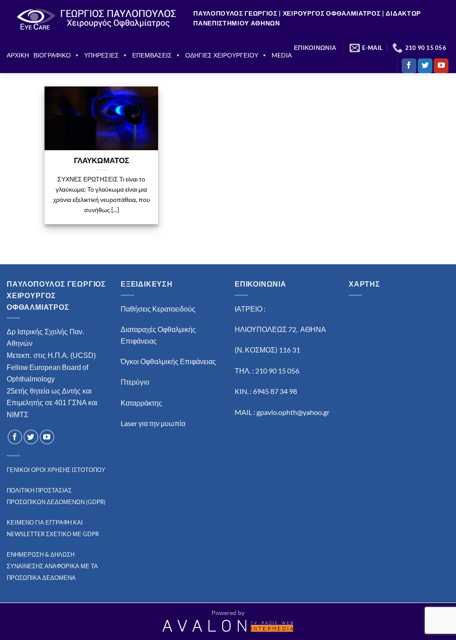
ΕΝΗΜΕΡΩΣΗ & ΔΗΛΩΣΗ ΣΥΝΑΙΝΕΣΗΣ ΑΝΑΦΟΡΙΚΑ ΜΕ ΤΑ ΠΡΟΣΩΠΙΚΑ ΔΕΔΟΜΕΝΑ (52, 566)
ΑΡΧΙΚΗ (18, 55)
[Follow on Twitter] (425, 66)
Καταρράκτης (141, 402)
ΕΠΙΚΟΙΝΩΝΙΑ (315, 47)
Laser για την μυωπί (151, 423)
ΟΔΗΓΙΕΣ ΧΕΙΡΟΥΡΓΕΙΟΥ (221, 55)
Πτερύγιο (135, 381)
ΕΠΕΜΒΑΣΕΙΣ (152, 55)
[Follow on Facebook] (409, 66)
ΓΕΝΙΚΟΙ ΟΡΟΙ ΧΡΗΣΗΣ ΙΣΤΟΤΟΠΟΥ (56, 469)
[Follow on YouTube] (441, 66)
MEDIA (282, 55)
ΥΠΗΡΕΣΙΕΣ (101, 55)
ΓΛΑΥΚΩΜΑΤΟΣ (101, 160)
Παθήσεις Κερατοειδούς (158, 308)
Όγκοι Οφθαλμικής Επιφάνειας (168, 361)
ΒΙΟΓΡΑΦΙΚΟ (52, 55)
